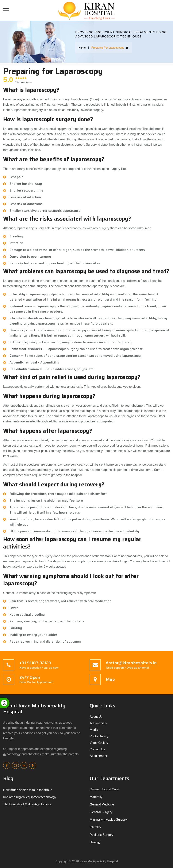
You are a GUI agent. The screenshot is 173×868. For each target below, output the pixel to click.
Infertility (95, 827)
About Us (96, 716)
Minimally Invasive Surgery (108, 819)
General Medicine (102, 804)
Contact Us (97, 749)
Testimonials (98, 723)
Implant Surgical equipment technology (29, 797)
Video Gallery (99, 742)
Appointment (98, 756)
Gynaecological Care (104, 789)
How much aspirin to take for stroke (27, 790)
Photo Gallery (99, 736)
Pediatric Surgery (102, 834)
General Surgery (101, 812)
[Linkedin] (23, 765)
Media (94, 729)
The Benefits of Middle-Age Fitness (27, 804)
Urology (95, 842)
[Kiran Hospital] (88, 10)
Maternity (96, 797)
